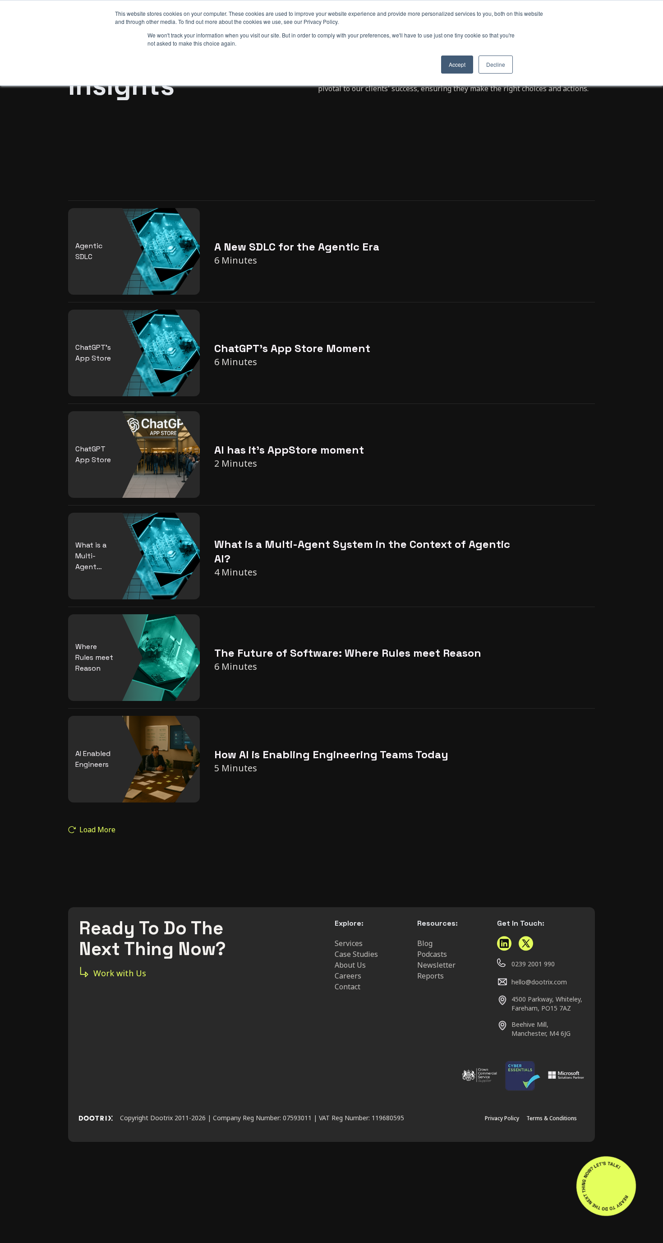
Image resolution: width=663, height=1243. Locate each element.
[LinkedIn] (504, 943)
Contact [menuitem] (347, 987)
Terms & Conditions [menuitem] (551, 1118)
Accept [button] (457, 64)
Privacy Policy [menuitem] (502, 1118)
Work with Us (119, 973)
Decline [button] (495, 64)
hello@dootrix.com (539, 982)
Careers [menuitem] (348, 976)
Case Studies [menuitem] (356, 954)
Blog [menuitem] (425, 943)
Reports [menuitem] (430, 976)
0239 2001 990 (533, 964)
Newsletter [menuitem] (436, 965)
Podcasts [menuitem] (432, 954)
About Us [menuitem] (350, 965)
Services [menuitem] (349, 943)
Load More (97, 830)
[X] (526, 943)
